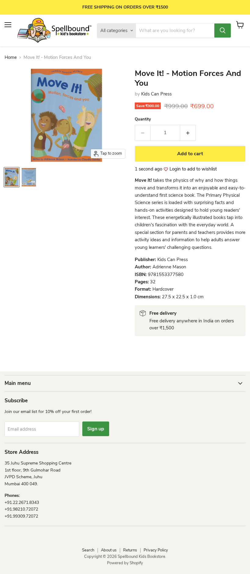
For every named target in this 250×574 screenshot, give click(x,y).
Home (11, 57)
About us (108, 550)
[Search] (222, 30)
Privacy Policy (156, 550)
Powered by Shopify (125, 563)
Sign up (95, 428)
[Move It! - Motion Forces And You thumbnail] (11, 177)
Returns (130, 550)
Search (88, 550)
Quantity (143, 119)
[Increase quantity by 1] (188, 133)
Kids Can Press (156, 94)
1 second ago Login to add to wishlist (176, 169)
